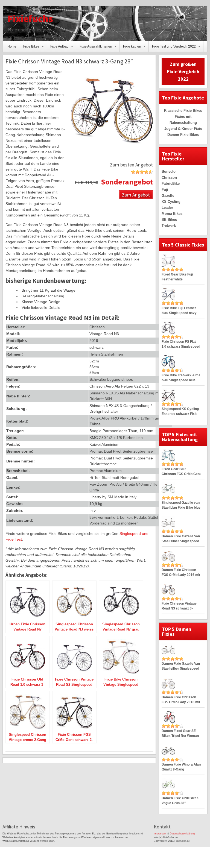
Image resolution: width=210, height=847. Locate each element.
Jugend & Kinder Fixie (183, 129)
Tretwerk (169, 226)
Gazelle (168, 196)
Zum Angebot (136, 194)
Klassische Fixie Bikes (183, 111)
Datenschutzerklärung (182, 833)
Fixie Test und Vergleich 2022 (172, 48)
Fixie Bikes (29, 48)
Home (11, 46)
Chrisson (169, 177)
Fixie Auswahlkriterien (94, 48)
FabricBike (171, 183)
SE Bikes (169, 220)
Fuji (165, 189)
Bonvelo (169, 171)
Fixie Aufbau (58, 48)
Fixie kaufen (130, 48)
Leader (167, 208)
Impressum (160, 833)
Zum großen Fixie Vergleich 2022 (183, 71)
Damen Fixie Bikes (183, 135)
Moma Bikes (172, 214)
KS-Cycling (171, 202)
